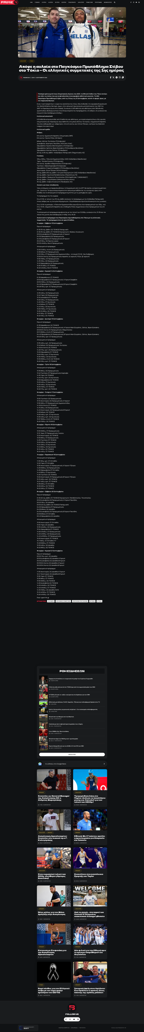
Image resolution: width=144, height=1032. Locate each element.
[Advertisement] (72, 87)
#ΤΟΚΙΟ (99, 601)
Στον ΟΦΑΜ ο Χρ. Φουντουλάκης (59, 731)
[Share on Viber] (120, 77)
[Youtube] (136, 2)
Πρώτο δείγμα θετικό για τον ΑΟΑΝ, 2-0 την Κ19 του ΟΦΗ (66, 746)
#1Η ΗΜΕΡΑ (51, 601)
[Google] (139, 2)
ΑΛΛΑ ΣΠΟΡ (81, 2)
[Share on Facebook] (110, 77)
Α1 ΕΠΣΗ (44, 2)
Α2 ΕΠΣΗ (50, 2)
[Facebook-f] (131, 2)
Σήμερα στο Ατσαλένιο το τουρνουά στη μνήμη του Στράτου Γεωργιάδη (71, 679)
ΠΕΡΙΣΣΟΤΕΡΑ (72, 754)
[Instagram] (133, 2)
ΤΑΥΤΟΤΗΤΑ (82, 1027)
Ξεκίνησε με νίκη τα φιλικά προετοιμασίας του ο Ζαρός (66, 724)
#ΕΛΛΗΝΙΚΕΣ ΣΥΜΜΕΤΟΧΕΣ (63, 601)
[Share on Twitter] (113, 77)
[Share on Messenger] (117, 77)
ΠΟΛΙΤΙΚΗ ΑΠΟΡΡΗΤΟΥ (64, 1027)
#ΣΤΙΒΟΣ (92, 601)
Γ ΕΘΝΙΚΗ (37, 2)
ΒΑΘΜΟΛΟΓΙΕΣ (108, 2)
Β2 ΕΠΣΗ (64, 2)
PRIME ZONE (89, 2)
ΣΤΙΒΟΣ (32, 61)
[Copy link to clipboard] (123, 77)
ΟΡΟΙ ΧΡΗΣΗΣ (74, 1027)
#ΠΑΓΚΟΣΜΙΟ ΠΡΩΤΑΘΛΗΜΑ (80, 601)
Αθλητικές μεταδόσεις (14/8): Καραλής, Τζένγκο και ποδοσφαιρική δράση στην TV (74, 702)
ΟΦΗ (31, 2)
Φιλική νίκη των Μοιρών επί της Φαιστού (61, 717)
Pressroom (26, 77)
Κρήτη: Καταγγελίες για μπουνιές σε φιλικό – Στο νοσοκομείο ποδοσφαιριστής (73, 709)
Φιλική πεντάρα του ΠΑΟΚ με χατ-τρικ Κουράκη (63, 739)
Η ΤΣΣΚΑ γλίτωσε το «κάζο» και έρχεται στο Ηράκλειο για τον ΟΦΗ (69, 695)
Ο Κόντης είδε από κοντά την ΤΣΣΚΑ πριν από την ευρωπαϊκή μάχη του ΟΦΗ (72, 687)
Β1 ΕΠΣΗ (57, 2)
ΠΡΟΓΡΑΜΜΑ (98, 2)
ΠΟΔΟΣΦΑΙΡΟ (72, 2)
